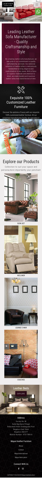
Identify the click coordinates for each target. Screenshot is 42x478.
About (21, 446)
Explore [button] (21, 393)
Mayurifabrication (21, 457)
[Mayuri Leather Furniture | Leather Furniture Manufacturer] (14, 4)
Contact (21, 450)
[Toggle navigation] (37, 4)
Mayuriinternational (21, 453)
